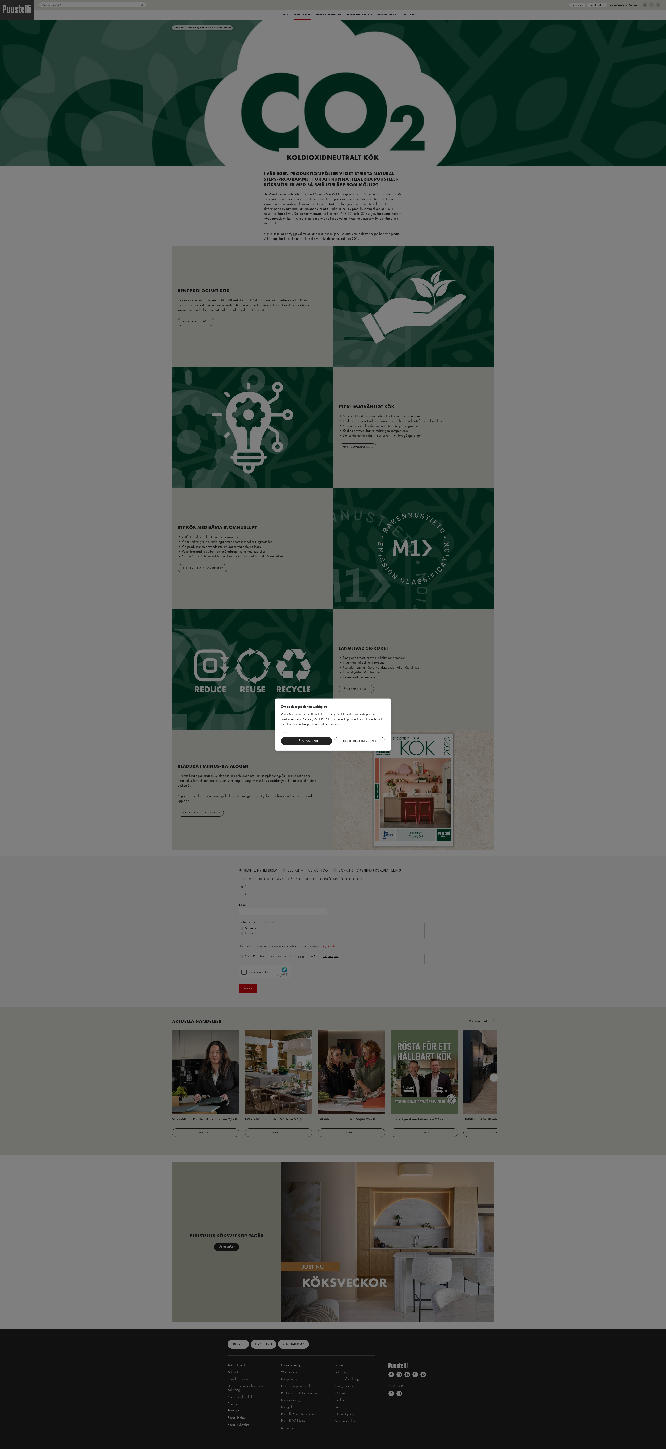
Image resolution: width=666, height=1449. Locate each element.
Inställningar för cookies (360, 741)
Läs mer (284, 731)
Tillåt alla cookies (307, 741)
